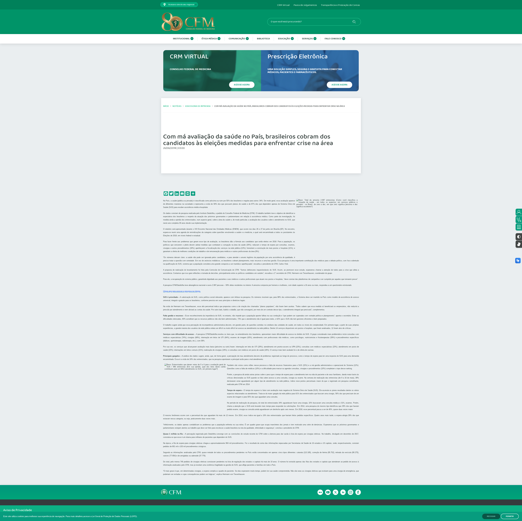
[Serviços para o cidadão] (519, 212)
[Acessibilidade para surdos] (519, 244)
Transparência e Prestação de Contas (340, 5)
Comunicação (237, 39)
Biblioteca (263, 39)
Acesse (242, 85)
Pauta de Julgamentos (305, 5)
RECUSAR (491, 516)
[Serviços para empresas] (519, 226)
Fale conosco (333, 39)
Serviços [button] (307, 39)
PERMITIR (510, 516)
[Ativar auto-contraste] (519, 236)
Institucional (181, 39)
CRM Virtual (283, 5)
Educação (284, 39)
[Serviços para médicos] (519, 219)
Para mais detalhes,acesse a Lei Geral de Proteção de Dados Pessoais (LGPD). (101, 516)
